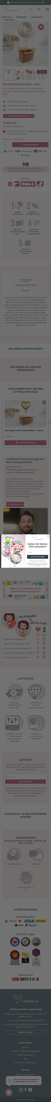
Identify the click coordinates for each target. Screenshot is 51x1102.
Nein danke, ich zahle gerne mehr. (38, 560)
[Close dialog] (48, 536)
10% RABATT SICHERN (37, 557)
